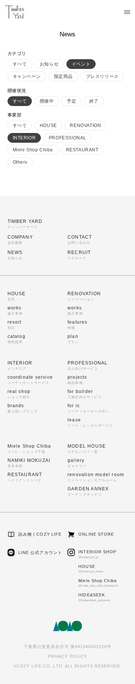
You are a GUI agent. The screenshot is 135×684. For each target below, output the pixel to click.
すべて (20, 64)
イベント (81, 64)
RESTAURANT (82, 149)
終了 (94, 101)
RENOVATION (85, 125)
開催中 (47, 101)
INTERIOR (24, 137)
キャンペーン (27, 76)
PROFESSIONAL (67, 137)
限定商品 (63, 76)
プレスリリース (102, 76)
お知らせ (49, 64)
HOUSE (48, 125)
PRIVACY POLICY (67, 656)
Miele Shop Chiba (33, 149)
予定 (71, 101)
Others (20, 162)
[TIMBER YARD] (14, 12)
